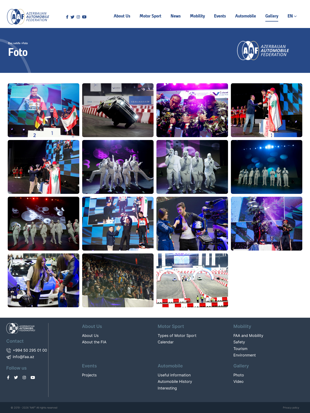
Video (238, 381)
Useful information (174, 375)
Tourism (240, 348)
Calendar (166, 342)
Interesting (167, 388)
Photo (238, 375)
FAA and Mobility (248, 335)
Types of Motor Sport (177, 335)
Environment (244, 355)
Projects (89, 375)
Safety (239, 342)
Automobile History (175, 381)
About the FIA (94, 342)
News (176, 16)
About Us (90, 335)
